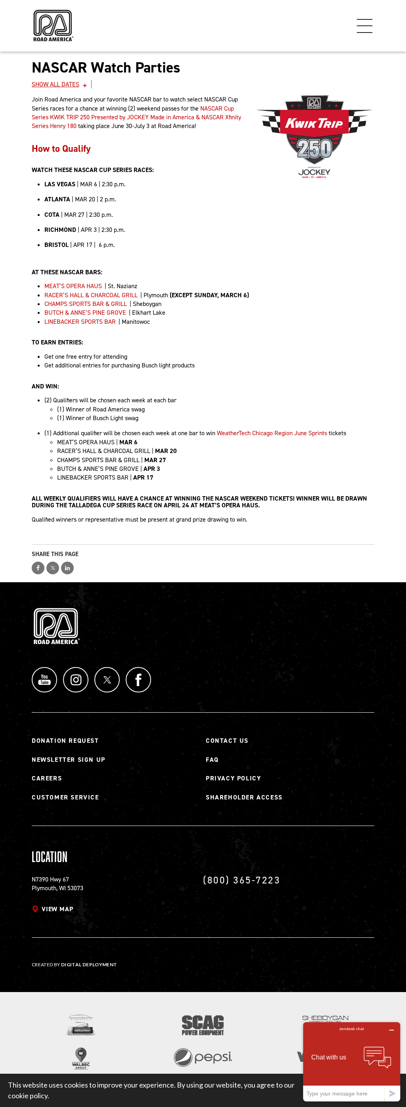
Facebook (138, 679)
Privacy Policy (233, 778)
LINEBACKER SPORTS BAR (80, 321)
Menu (365, 26)
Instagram (75, 679)
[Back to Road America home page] (53, 22)
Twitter (107, 679)
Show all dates (55, 84)
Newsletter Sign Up (68, 759)
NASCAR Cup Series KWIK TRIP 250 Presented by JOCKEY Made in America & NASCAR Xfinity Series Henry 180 (136, 117)
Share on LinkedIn (67, 568)
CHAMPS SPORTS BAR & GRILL (85, 304)
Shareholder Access (244, 797)
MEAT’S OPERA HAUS (73, 286)
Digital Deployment (89, 964)
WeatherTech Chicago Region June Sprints (272, 433)
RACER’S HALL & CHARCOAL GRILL (91, 295)
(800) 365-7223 (241, 880)
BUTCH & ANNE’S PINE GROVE (85, 312)
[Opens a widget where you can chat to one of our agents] (351, 1061)
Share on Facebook (38, 568)
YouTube (44, 679)
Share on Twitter (52, 568)
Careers (47, 778)
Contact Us (227, 740)
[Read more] (314, 136)
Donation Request (65, 740)
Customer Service (65, 797)
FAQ (212, 759)
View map (57, 909)
